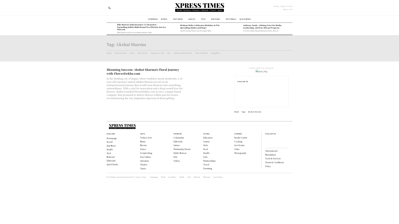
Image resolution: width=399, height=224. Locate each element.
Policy (268, 166)
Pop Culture (145, 157)
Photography (240, 153)
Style (205, 145)
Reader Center (240, 137)
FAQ (175, 157)
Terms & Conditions (274, 162)
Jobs (205, 157)
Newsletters (270, 154)
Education (208, 137)
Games (206, 141)
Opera (143, 168)
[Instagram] (238, 91)
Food (205, 149)
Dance (143, 149)
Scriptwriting (146, 153)
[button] (109, 8)
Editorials (177, 141)
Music (143, 141)
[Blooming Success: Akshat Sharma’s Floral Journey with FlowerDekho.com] (209, 78)
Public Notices (179, 153)
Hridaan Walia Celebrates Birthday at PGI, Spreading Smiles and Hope (200, 26)
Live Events (239, 145)
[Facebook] (238, 86)
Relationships (209, 160)
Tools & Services (273, 158)
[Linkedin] (238, 96)
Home (236, 112)
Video (237, 149)
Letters (176, 145)
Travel (206, 164)
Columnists (178, 137)
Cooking (238, 141)
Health (206, 153)
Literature (144, 160)
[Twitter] (238, 101)
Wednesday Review (182, 149)
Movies (143, 145)
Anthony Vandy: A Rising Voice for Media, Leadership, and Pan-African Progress (262, 26)
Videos (176, 160)
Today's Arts (146, 137)
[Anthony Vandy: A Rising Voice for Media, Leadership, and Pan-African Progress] (237, 28)
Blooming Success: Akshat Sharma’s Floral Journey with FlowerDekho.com (143, 71)
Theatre (143, 164)
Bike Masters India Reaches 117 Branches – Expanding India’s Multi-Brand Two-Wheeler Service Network (141, 27)
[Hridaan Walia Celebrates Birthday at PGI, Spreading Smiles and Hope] (174, 28)
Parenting (207, 168)
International (271, 150)
